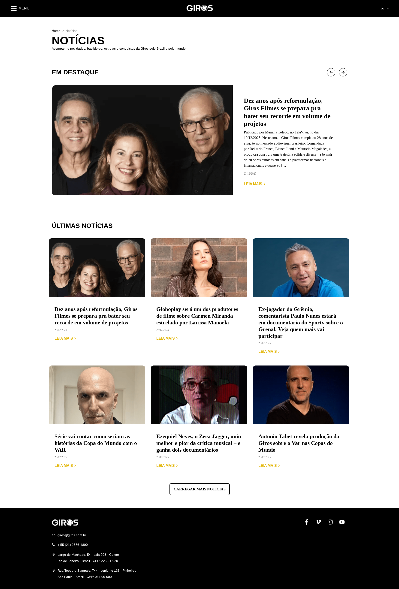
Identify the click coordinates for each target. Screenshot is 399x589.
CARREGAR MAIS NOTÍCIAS (200, 489)
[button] (331, 72)
